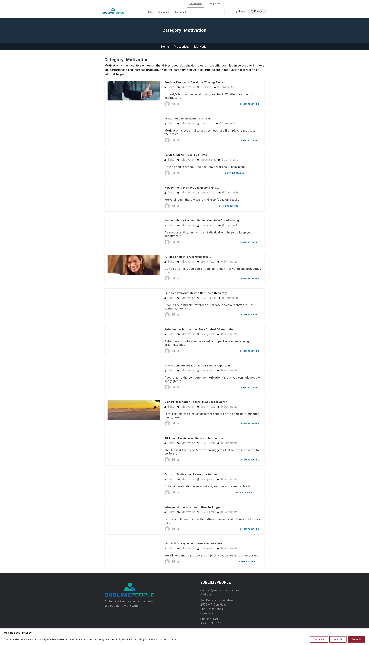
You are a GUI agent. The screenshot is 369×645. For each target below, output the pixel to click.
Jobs (150, 12)
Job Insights (180, 12)
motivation (190, 341)
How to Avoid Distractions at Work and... (191, 187)
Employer (215, 3)
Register (259, 11)
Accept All (356, 639)
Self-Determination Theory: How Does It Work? (195, 401)
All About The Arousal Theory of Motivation (193, 438)
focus (220, 199)
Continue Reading (250, 104)
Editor (171, 87)
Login (242, 11)
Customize (319, 639)
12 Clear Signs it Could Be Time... (186, 154)
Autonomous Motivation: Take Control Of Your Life (198, 329)
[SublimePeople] (113, 10)
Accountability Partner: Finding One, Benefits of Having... (203, 220)
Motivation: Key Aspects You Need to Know (193, 543)
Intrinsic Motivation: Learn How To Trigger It (194, 507)
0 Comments (225, 87)
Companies (163, 12)
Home (165, 46)
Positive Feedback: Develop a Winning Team (193, 82)
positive (243, 94)
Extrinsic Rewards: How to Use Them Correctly (195, 293)
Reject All (338, 639)
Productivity (181, 46)
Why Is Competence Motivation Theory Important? (198, 365)
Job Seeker (195, 3)
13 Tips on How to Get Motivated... (187, 256)
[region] (184, 636)
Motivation (188, 87)
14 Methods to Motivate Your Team (188, 118)
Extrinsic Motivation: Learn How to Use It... (193, 474)
